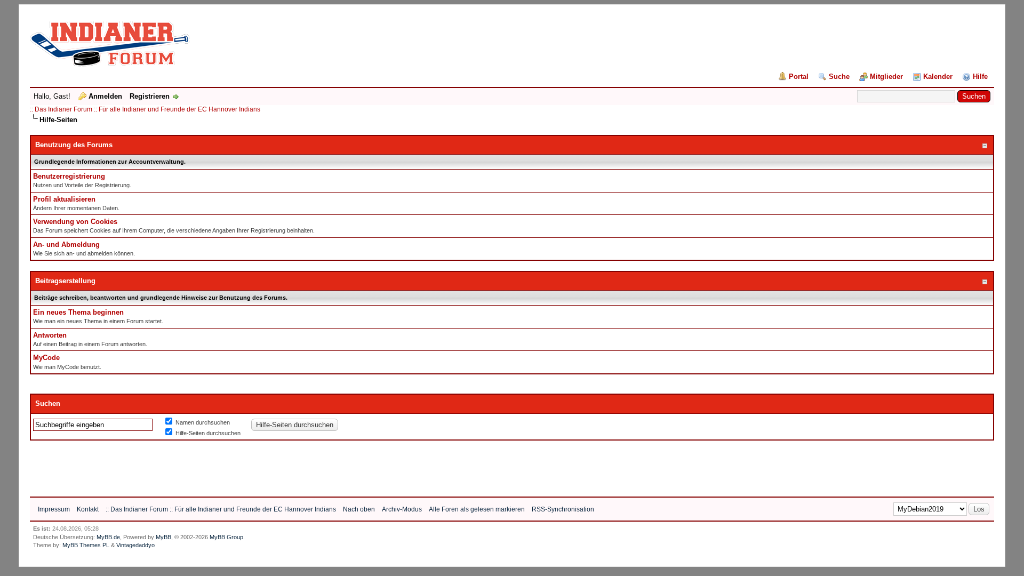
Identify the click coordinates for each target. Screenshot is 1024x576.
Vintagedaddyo (135, 545)
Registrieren (150, 96)
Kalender (938, 77)
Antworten (50, 335)
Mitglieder (886, 77)
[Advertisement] (224, 465)
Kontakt (88, 509)
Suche (839, 77)
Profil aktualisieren (64, 199)
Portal (799, 77)
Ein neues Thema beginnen (78, 312)
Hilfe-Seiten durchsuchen (207, 433)
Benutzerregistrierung (69, 176)
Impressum (54, 509)
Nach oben (359, 509)
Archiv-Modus (402, 509)
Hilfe (980, 77)
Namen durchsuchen (202, 422)
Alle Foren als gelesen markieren (477, 509)
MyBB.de (108, 537)
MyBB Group (226, 537)
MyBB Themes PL (85, 545)
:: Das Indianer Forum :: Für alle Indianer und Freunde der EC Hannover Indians (145, 109)
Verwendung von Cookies (75, 222)
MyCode (46, 358)
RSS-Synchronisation (563, 509)
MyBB (163, 537)
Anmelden (105, 96)
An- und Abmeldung (66, 245)
